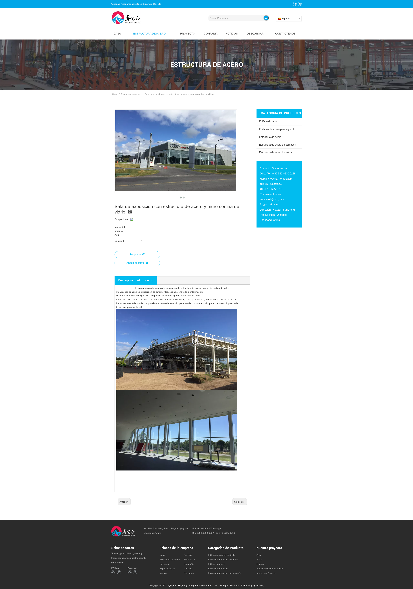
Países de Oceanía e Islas (270, 568)
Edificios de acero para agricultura (278, 129)
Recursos (189, 573)
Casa (162, 555)
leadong (260, 585)
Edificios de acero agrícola (221, 555)
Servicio (188, 555)
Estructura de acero (270, 137)
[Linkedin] (299, 4)
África (259, 559)
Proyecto (164, 564)
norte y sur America (266, 573)
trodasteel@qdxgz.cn (272, 199)
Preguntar (135, 254)
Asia (259, 555)
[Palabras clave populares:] (266, 17)
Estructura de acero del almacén (277, 144)
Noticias (188, 568)
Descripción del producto (135, 280)
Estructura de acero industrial (275, 152)
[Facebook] (294, 4)
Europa (260, 564)
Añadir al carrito (135, 263)
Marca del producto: (120, 229)
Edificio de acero (268, 121)
